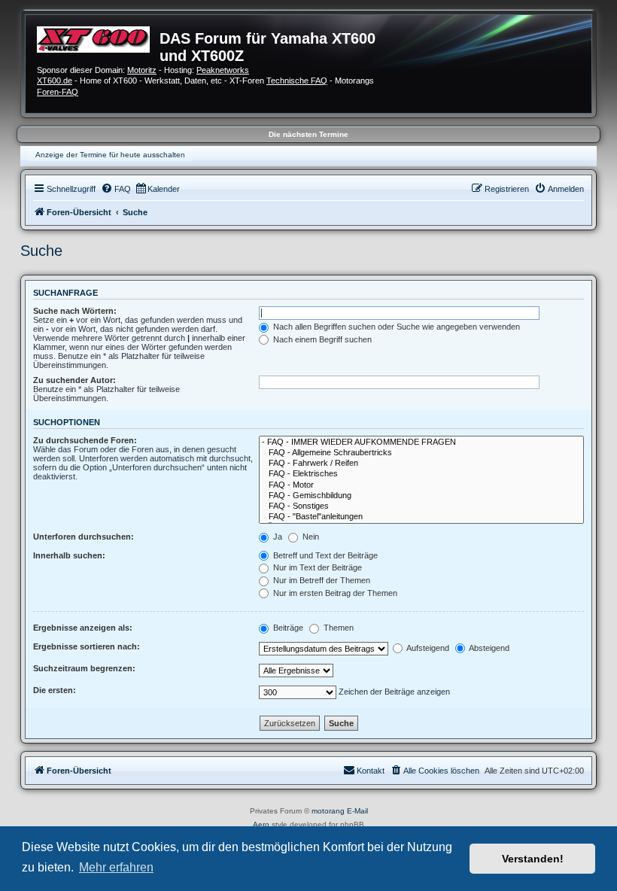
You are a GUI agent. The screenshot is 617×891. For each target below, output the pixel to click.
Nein (309, 536)
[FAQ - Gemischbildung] (421, 496)
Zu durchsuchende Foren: (85, 440)
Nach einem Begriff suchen (321, 339)
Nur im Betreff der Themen (320, 580)
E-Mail (357, 811)
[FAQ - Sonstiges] (421, 506)
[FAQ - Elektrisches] (421, 474)
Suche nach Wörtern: (75, 310)
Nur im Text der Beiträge (316, 567)
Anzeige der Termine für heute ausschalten (110, 155)
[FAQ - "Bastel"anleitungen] (421, 517)
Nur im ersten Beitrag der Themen (334, 593)
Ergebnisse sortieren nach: (86, 646)
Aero (261, 824)
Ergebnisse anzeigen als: (82, 627)
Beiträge (287, 627)
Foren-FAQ (57, 91)
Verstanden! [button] (533, 859)
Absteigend (488, 647)
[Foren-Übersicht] (98, 37)
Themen (337, 627)
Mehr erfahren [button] (116, 867)
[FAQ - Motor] (421, 485)
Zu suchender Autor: (74, 380)
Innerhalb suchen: (69, 555)
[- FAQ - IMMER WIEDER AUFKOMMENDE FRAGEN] (421, 442)
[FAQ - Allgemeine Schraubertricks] (421, 453)
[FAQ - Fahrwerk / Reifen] (421, 463)
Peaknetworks (222, 70)
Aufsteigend (427, 647)
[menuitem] (116, 189)
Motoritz (142, 70)
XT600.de (54, 80)
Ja (276, 536)
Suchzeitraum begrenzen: (84, 668)
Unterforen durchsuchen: (83, 536)
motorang (328, 811)
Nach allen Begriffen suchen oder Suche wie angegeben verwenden (395, 326)
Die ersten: (54, 690)
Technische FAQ (296, 80)
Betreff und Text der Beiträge (324, 555)
